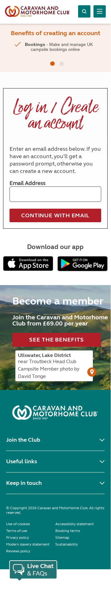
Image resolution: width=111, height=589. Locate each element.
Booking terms (67, 531)
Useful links (21, 461)
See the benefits (56, 339)
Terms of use (16, 531)
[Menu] (99, 11)
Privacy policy (17, 537)
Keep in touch (24, 483)
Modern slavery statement (28, 544)
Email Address (28, 183)
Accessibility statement (74, 524)
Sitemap (62, 537)
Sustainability (66, 544)
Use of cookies (18, 524)
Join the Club (23, 439)
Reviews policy (18, 551)
